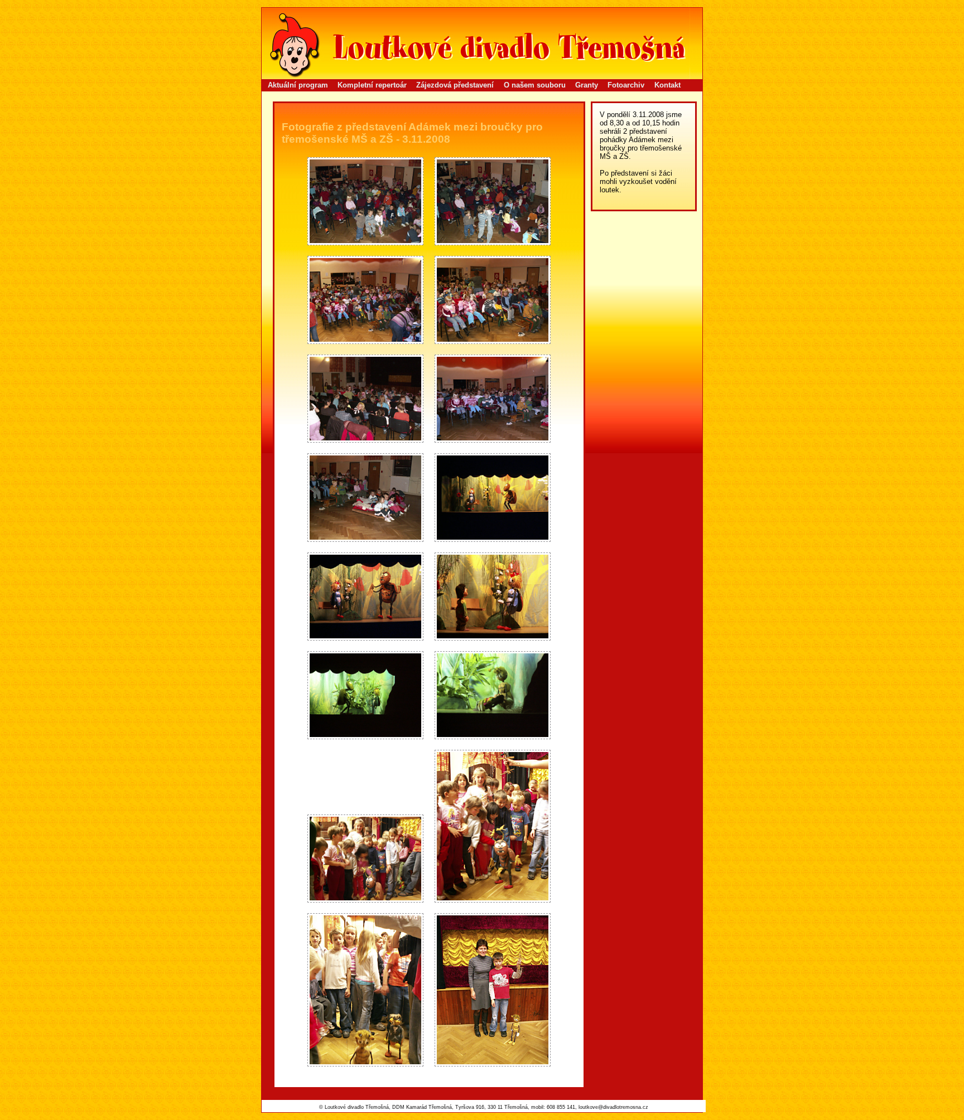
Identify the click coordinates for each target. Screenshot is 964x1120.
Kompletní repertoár (372, 85)
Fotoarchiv (626, 85)
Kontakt (667, 85)
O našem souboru (535, 85)
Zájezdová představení (455, 85)
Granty (586, 85)
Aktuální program (298, 85)
